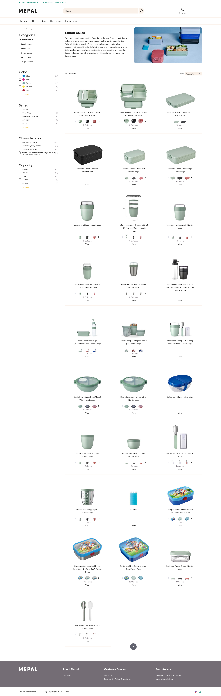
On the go (55, 21)
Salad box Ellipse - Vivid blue (180, 397)
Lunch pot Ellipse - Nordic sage (87, 225)
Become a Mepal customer (168, 675)
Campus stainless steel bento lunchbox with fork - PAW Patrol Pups (87, 569)
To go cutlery (27, 61)
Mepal (21, 29)
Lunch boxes (26, 39)
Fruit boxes (26, 57)
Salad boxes (26, 53)
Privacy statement (27, 691)
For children (71, 21)
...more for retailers (164, 679)
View (87, 128)
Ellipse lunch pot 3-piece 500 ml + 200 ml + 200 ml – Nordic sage (133, 228)
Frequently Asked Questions (117, 679)
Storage (23, 21)
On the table (39, 21)
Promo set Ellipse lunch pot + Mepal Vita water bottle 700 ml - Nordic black (180, 287)
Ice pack (133, 509)
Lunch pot (25, 48)
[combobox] (193, 74)
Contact (182, 13)
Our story (67, 675)
